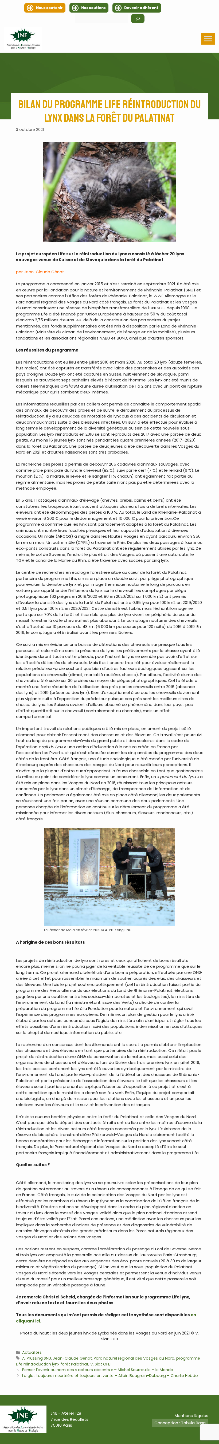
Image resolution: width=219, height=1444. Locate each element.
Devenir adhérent (141, 7)
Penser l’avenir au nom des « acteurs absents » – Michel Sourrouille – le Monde (97, 1369)
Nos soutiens (93, 7)
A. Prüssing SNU (36, 1358)
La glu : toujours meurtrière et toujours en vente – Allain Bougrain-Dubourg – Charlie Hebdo (110, 1375)
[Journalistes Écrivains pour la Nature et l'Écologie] (23, 39)
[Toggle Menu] (208, 38)
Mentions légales (191, 1415)
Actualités (32, 1352)
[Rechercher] (137, 18)
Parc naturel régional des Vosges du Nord (134, 1358)
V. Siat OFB (100, 1364)
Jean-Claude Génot (72, 1358)
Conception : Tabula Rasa (180, 1423)
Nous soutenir (49, 7)
